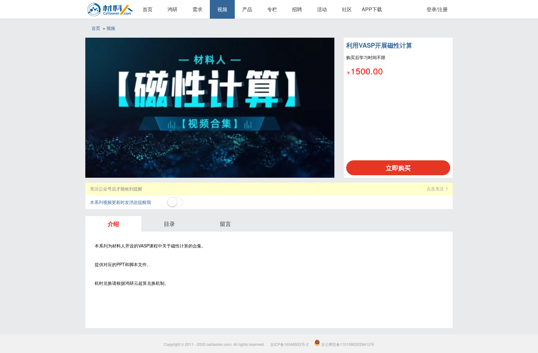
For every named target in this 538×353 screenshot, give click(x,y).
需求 (197, 9)
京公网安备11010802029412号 (347, 344)
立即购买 (398, 167)
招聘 (297, 9)
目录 (169, 223)
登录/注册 (437, 9)
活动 (322, 9)
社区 (347, 9)
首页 (148, 9)
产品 (247, 9)
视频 (222, 9)
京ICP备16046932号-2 (289, 344)
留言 (225, 223)
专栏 (272, 9)
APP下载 (372, 9)
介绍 (113, 224)
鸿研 (172, 9)
